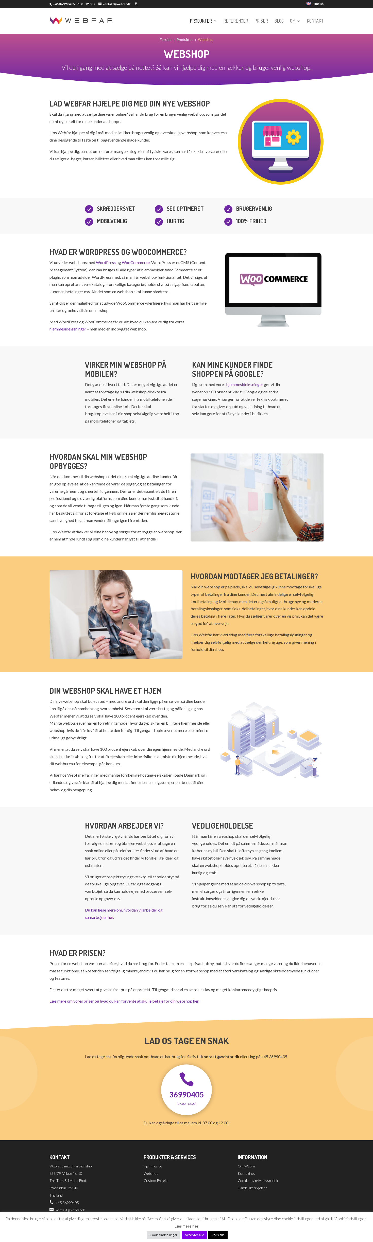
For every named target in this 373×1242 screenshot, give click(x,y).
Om (292, 21)
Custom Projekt (156, 1180)
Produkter (201, 21)
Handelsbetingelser (252, 1188)
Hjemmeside (153, 1166)
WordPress (106, 262)
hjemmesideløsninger (67, 328)
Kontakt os (246, 1173)
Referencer (235, 21)
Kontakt (315, 21)
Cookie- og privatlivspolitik (258, 1180)
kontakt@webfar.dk (70, 1210)
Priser (261, 21)
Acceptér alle (194, 1235)
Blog (279, 21)
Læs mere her (186, 1226)
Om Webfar (247, 1166)
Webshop (151, 1173)
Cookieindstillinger (163, 1235)
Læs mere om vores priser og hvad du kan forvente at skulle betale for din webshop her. (124, 1001)
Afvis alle (218, 1235)
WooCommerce (136, 262)
